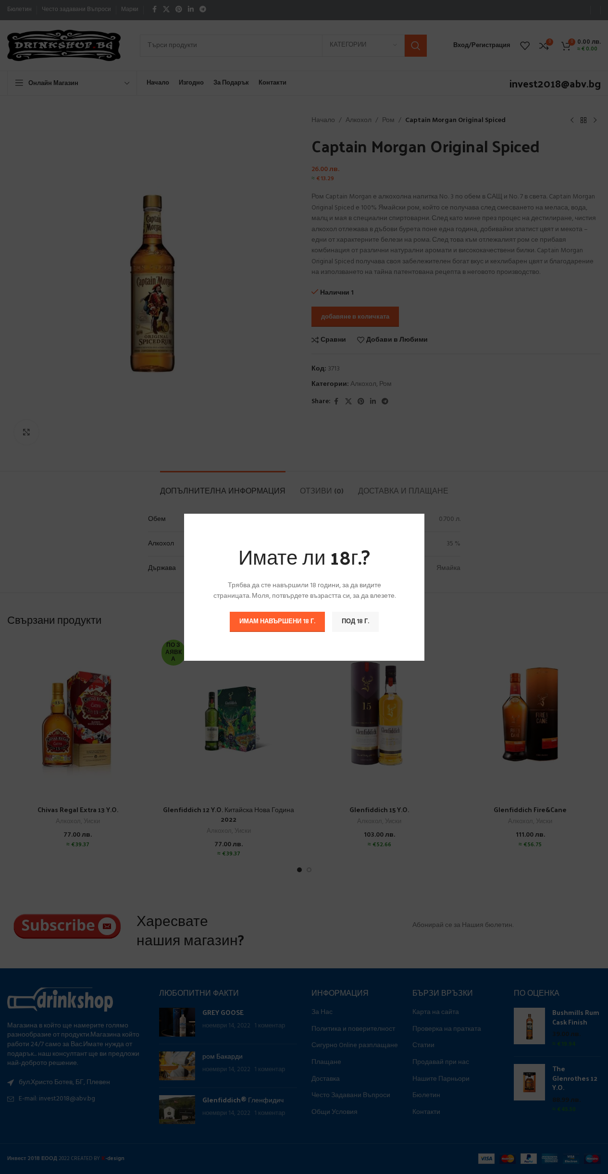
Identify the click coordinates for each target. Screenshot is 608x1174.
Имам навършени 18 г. (277, 621)
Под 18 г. (355, 621)
